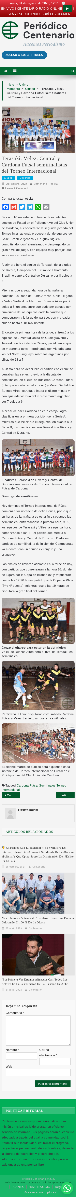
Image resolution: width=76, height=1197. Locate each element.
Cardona (23, 785)
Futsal (34, 785)
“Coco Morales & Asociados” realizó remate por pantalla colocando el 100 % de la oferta (38, 920)
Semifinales (47, 785)
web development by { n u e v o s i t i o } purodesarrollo (38, 1182)
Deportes (24, 177)
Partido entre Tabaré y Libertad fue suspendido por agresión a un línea (67, 795)
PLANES (18, 1187)
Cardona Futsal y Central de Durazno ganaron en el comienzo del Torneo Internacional (13, 795)
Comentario (15, 1012)
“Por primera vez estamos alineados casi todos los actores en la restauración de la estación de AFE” (35, 982)
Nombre (12, 1049)
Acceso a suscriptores (40, 1192)
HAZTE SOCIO (39, 1187)
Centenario (40, 183)
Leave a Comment (16, 188)
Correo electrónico (48, 1052)
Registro (61, 1187)
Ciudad (8, 177)
